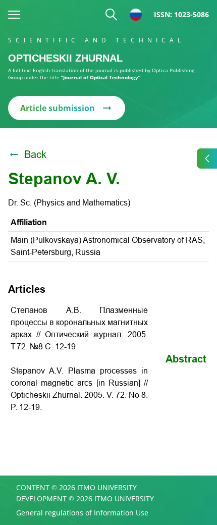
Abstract (186, 358)
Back (35, 154)
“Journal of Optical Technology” (100, 77)
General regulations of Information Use (82, 513)
